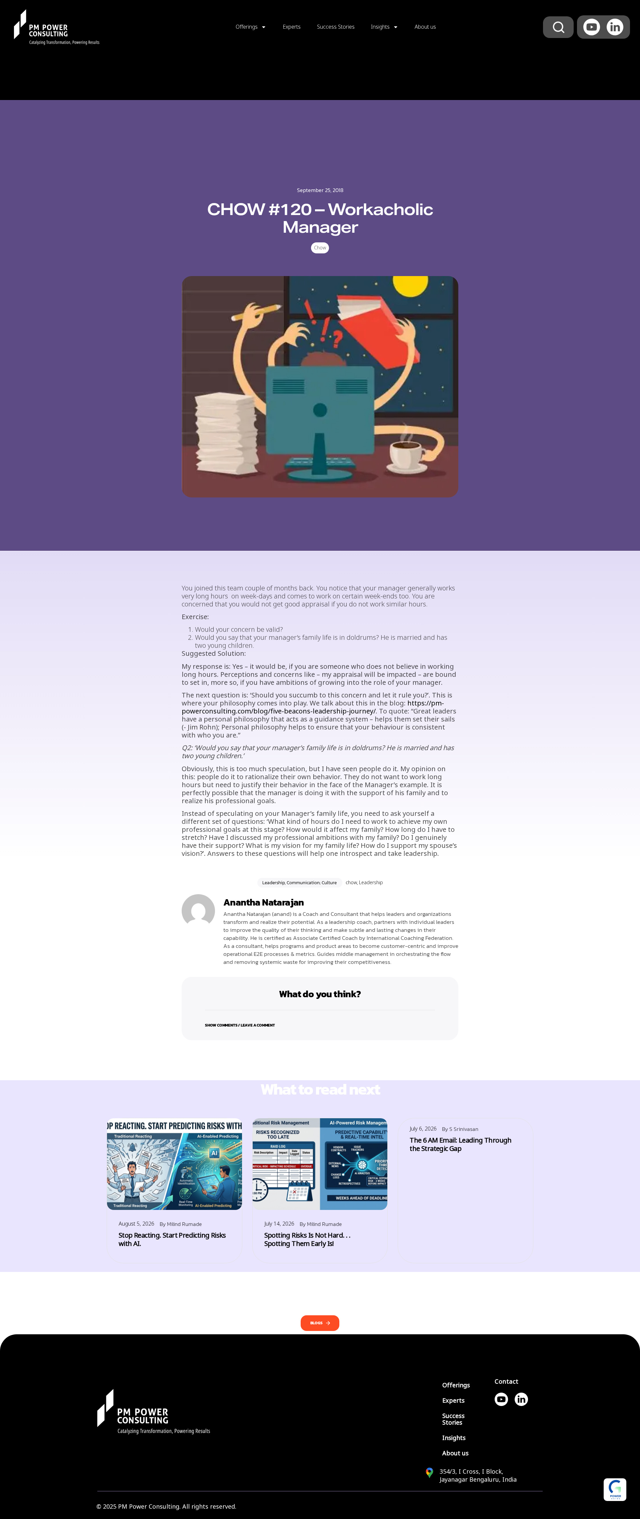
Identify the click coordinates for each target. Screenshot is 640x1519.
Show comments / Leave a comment (240, 1025)
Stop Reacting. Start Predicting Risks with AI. (172, 1240)
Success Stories (336, 27)
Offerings (247, 27)
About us (425, 27)
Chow (320, 247)
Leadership (371, 882)
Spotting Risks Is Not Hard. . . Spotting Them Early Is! (307, 1240)
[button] (320, 1021)
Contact (507, 1381)
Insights (380, 27)
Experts (292, 27)
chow (351, 882)
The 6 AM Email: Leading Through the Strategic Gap (460, 1145)
